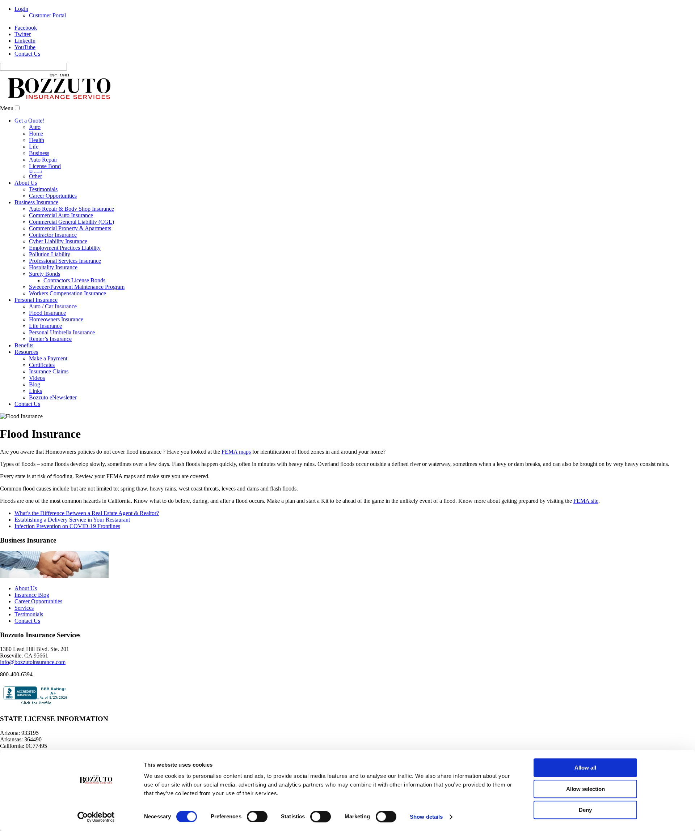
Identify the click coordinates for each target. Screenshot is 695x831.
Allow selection (585, 789)
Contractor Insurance (53, 235)
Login (21, 9)
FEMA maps (236, 452)
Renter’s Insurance (50, 339)
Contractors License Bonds (74, 280)
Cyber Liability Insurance (58, 241)
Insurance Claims (48, 371)
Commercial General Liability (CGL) (71, 222)
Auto (35, 127)
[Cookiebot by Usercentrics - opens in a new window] (96, 816)
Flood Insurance (47, 313)
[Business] (54, 576)
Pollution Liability (49, 254)
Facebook (25, 28)
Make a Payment (48, 358)
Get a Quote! (29, 120)
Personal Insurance (36, 300)
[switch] (257, 816)
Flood (35, 173)
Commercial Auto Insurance (61, 215)
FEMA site (585, 501)
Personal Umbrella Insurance (62, 332)
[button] (17, 108)
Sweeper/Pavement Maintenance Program (77, 287)
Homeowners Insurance (56, 319)
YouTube (24, 47)
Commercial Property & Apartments (70, 228)
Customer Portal (47, 15)
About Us (25, 183)
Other (35, 176)
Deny (585, 810)
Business (39, 153)
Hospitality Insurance (53, 267)
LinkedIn (24, 41)
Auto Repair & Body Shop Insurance (71, 209)
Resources (26, 352)
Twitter (22, 34)
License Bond (45, 166)
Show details (426, 817)
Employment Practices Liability (65, 248)
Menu (6, 108)
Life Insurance (45, 326)
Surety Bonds (44, 274)
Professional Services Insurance (65, 261)
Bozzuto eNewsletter (53, 397)
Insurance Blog (31, 595)
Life (33, 147)
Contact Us (27, 54)
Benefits (23, 345)
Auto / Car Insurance (53, 306)
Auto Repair (43, 160)
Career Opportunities (53, 196)
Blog (34, 384)
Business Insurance (36, 202)
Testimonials (43, 189)
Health (36, 140)
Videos (37, 378)
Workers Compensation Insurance (67, 293)
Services (24, 608)
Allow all (585, 767)
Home (36, 133)
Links (35, 391)
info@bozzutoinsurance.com (33, 662)
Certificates (42, 365)
